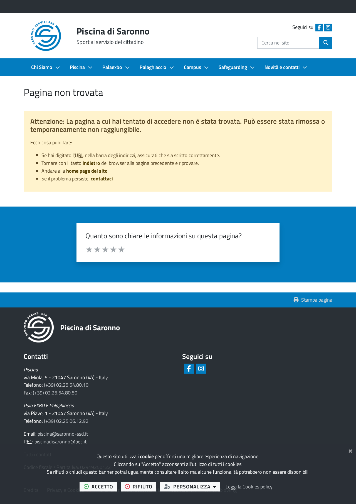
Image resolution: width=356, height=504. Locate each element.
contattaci (102, 178)
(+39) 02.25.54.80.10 (66, 385)
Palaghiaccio (153, 67)
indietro (91, 163)
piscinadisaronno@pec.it (60, 441)
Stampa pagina (316, 300)
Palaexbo (112, 67)
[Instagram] (200, 368)
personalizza (196, 486)
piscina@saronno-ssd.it (63, 434)
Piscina (77, 67)
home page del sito (87, 171)
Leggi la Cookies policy (249, 486)
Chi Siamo (41, 67)
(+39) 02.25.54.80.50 (55, 392)
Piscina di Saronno (90, 327)
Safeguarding (233, 67)
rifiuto (144, 486)
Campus (192, 67)
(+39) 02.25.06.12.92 (66, 421)
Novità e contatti (282, 67)
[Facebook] (188, 368)
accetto (104, 486)
